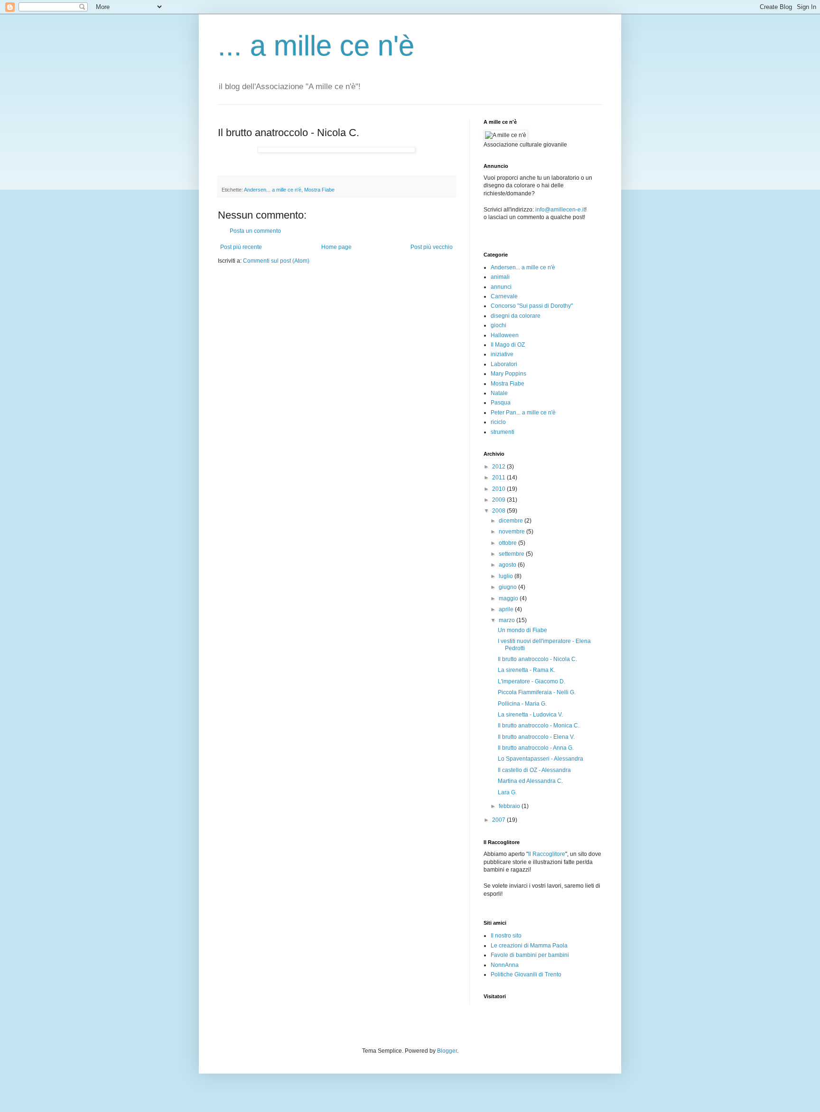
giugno (508, 587)
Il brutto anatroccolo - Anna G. (536, 747)
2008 (499, 510)
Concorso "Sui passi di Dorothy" (532, 306)
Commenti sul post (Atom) (276, 260)
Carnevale (504, 296)
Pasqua (501, 402)
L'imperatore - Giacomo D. (531, 681)
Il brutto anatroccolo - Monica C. (538, 725)
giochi (498, 325)
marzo (507, 620)
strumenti (502, 432)
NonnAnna (505, 965)
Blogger (447, 1051)
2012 (499, 466)
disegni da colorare (515, 315)
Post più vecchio (431, 247)
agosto (508, 564)
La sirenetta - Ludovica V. (530, 714)
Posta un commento (255, 231)
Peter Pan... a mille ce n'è (523, 412)
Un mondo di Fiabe (522, 630)
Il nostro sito (506, 935)
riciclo (498, 422)
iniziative (502, 354)
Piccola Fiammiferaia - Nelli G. (537, 692)
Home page (336, 247)
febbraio (510, 806)
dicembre (511, 520)
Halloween (505, 335)
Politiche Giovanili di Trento (526, 974)
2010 (499, 489)
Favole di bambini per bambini (530, 955)
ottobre (508, 543)
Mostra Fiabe (319, 190)
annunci (501, 287)
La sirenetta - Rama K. (526, 670)
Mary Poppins (508, 373)
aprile (507, 609)
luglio (506, 576)
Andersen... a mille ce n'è (272, 190)
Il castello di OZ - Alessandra (534, 770)
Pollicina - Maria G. (522, 703)
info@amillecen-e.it (560, 209)
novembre (512, 531)
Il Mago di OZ (508, 344)
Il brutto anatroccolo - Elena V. (536, 737)
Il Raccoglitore (546, 854)
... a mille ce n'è (316, 46)
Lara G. (507, 792)
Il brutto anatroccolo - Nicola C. (537, 659)
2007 (499, 820)
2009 (499, 499)
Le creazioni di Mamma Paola (529, 945)
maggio (509, 598)
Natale (499, 393)
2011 (499, 477)
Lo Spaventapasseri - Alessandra (540, 758)
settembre (512, 554)
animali (500, 277)
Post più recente (241, 247)
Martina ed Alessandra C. (530, 781)
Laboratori (504, 364)
